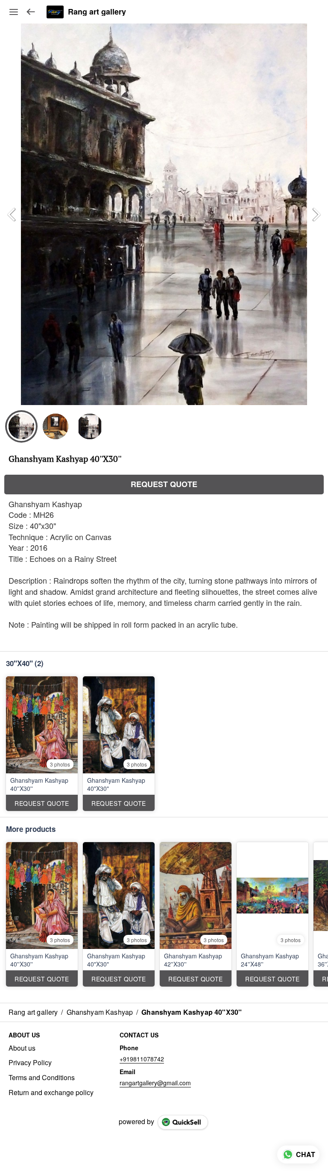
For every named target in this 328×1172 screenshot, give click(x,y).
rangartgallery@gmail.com (155, 1082)
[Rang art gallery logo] (55, 12)
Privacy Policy (30, 1062)
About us (22, 1048)
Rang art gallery (97, 12)
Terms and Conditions (42, 1077)
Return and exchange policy (51, 1092)
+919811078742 (142, 1059)
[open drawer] (14, 12)
